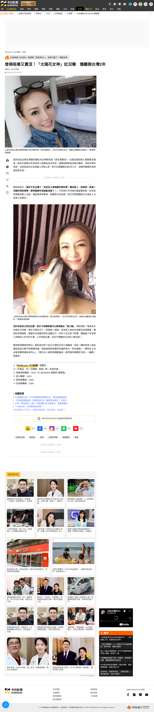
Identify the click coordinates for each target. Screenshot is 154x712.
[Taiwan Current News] (130, 4)
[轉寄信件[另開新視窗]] (7, 173)
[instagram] (115, 4)
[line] (120, 4)
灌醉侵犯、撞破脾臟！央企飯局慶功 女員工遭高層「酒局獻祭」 (81, 628)
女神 (42, 437)
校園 (119, 9)
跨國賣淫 (66, 437)
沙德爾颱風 (11, 9)
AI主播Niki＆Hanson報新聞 (88, 13)
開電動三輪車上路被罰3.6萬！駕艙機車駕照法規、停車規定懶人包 (80, 599)
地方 (111, 9)
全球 (65, 9)
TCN (48, 13)
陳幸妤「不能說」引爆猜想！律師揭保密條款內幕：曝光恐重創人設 (49, 599)
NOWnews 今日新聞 (12, 52)
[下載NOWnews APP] (140, 4)
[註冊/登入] (151, 4)
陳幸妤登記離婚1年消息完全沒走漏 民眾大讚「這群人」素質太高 (50, 501)
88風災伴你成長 (24, 13)
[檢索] (145, 4)
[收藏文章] (7, 192)
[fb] (110, 4)
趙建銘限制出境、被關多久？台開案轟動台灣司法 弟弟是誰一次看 (19, 629)
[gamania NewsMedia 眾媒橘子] (138, 707)
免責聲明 (56, 692)
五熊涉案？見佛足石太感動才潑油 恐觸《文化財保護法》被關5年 (50, 530)
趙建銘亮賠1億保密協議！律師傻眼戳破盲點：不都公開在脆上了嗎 (50, 628)
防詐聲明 (56, 689)
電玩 (87, 9)
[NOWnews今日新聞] (9, 3)
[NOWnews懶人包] (135, 4)
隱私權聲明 (57, 696)
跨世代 (38, 13)
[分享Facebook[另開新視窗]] (7, 160)
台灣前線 (58, 13)
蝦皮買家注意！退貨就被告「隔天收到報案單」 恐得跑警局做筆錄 (27, 570)
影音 (97, 9)
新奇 (24, 52)
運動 (58, 9)
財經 (72, 9)
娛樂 (51, 9)
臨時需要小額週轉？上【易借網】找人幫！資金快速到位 (81, 500)
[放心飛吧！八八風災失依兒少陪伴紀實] (28, 3)
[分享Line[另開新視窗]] (7, 166)
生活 (80, 9)
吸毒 (76, 437)
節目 (104, 9)
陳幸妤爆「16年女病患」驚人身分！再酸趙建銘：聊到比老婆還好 (28, 669)
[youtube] (124, 4)
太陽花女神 (20, 437)
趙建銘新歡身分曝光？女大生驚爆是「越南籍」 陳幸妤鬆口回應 (72, 669)
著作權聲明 (57, 699)
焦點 (22, 9)
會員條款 (94, 689)
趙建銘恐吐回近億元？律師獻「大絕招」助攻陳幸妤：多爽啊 (19, 500)
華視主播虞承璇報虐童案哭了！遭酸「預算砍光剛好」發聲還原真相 (80, 530)
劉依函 (32, 437)
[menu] (2, 9)
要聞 (36, 9)
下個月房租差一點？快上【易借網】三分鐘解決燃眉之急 (19, 530)
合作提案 (94, 696)
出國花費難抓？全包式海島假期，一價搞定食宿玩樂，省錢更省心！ (72, 570)
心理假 (69, 13)
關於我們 (94, 692)
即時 (29, 9)
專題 (43, 9)
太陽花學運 (52, 437)
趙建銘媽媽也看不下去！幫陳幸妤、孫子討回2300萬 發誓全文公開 (20, 599)
